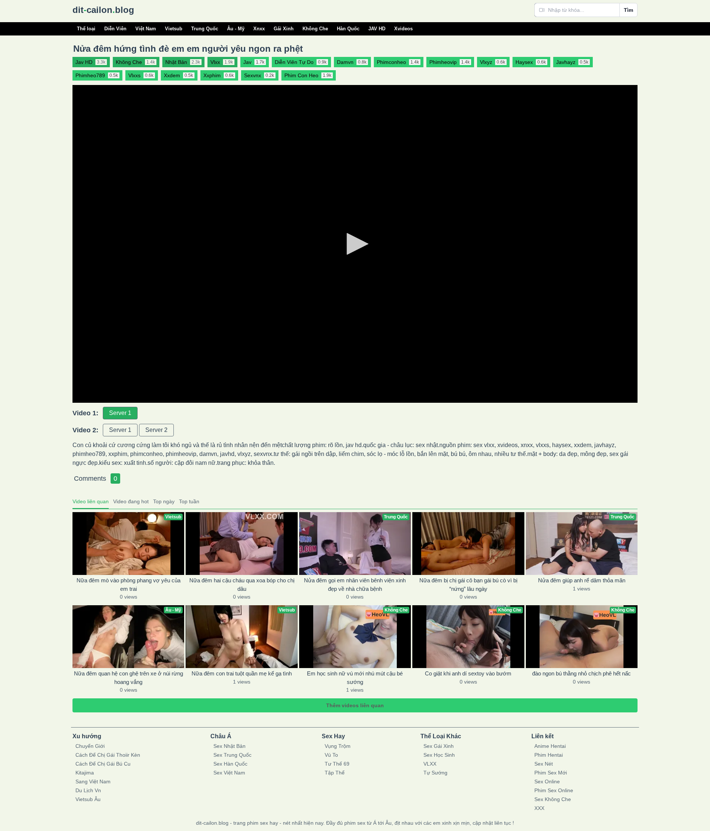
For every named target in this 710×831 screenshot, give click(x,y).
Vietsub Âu (88, 799)
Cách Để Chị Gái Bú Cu (103, 764)
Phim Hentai (548, 755)
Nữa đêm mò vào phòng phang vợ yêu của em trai (128, 584)
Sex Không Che (552, 799)
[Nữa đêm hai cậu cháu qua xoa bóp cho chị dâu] (241, 543)
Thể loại (86, 28)
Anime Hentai (550, 746)
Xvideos (403, 28)
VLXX (429, 764)
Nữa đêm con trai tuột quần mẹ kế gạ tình (242, 673)
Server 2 (156, 430)
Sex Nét (543, 764)
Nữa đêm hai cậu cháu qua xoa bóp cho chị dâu (241, 584)
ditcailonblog (103, 10)
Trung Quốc (204, 28)
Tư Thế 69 (337, 764)
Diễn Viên (115, 28)
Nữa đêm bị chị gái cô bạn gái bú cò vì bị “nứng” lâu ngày (468, 584)
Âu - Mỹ (235, 28)
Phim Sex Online (553, 790)
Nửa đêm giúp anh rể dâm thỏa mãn (581, 580)
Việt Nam (145, 28)
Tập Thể (335, 773)
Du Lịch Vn (88, 790)
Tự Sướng (435, 773)
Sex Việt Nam (229, 773)
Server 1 (120, 413)
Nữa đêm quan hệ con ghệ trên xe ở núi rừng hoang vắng (128, 677)
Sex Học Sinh (439, 755)
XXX (539, 808)
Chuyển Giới (90, 746)
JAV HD (376, 28)
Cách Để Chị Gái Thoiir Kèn (107, 755)
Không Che (315, 28)
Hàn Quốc (348, 28)
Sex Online (547, 781)
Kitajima (84, 773)
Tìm (628, 10)
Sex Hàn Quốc (230, 764)
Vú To (331, 755)
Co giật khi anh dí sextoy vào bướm (468, 673)
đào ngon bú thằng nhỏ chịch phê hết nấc (581, 673)
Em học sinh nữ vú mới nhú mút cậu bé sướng (355, 677)
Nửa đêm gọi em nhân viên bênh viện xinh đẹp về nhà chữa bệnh (355, 584)
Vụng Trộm (338, 746)
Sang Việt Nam (93, 781)
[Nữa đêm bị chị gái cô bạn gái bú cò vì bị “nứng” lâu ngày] (468, 543)
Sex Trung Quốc (232, 755)
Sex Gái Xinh (438, 746)
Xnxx (259, 28)
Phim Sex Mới (550, 773)
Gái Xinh (284, 28)
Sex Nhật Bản (229, 746)
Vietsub (173, 28)
